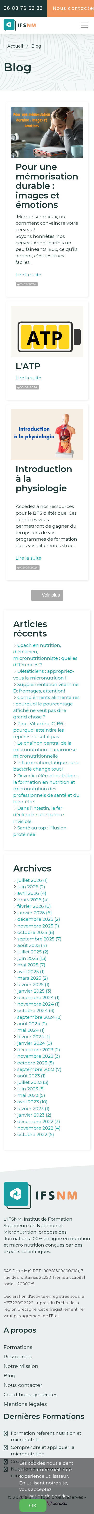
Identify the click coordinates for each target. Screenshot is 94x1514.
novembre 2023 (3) (38, 1056)
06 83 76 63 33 (23, 8)
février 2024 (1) (33, 1036)
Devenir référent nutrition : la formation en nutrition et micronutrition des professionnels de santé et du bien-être (46, 789)
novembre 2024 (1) (38, 1004)
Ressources (18, 1356)
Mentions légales (25, 1404)
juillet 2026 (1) (32, 880)
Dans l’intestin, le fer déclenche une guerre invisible (38, 814)
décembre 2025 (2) (38, 919)
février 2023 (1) (33, 1108)
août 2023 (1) (31, 1076)
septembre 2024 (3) (39, 1017)
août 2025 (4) (32, 945)
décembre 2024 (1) (38, 997)
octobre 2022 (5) (35, 1134)
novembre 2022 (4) (38, 1128)
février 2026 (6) (34, 906)
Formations (18, 1347)
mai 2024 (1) (31, 1030)
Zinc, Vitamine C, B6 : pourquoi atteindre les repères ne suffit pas (39, 730)
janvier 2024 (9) (34, 1043)
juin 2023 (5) (31, 1089)
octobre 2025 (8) (35, 932)
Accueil (15, 46)
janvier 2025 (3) (34, 991)
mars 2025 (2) (32, 978)
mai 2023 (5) (31, 1095)
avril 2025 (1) (31, 971)
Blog (10, 1375)
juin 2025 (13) (32, 958)
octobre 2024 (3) (35, 1010)
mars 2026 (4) (33, 899)
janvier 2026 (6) (34, 912)
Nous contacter (23, 1385)
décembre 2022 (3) (38, 1121)
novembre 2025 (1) (38, 926)
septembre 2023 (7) (39, 1069)
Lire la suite (28, 275)
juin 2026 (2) (31, 887)
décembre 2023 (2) (38, 1049)
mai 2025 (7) (31, 965)
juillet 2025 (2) (32, 952)
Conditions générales (30, 1394)
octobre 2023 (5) (35, 1063)
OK (33, 1505)
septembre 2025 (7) (39, 939)
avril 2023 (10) (32, 1102)
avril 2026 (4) (31, 893)
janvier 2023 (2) (34, 1115)
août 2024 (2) (32, 1023)
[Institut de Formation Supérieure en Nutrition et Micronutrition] (20, 25)
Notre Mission (21, 1366)
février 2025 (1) (33, 984)
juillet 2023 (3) (32, 1082)
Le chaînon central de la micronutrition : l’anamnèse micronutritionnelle (45, 749)
